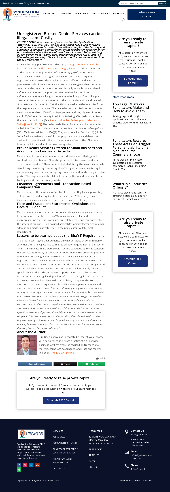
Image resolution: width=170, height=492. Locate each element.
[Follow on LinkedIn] (31, 465)
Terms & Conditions (144, 480)
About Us (117, 13)
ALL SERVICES (59, 437)
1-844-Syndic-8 (138, 469)
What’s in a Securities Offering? (130, 185)
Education (80, 13)
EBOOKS (93, 466)
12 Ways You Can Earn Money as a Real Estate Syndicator (102, 440)
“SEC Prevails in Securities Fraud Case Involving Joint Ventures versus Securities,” (58, 46)
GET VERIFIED (59, 468)
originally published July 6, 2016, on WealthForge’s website (59, 56)
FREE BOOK (95, 449)
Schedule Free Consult (147, 14)
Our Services (48, 13)
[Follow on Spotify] (19, 469)
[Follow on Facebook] (19, 465)
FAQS (92, 461)
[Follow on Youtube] (37, 465)
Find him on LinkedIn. (63, 352)
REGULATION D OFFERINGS (65, 443)
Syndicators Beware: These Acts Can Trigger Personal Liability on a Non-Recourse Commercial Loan (131, 147)
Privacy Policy (126, 480)
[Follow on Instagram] (25, 465)
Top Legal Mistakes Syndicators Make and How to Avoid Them (131, 107)
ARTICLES (94, 455)
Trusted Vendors (101, 13)
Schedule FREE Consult (61, 400)
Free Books (66, 13)
